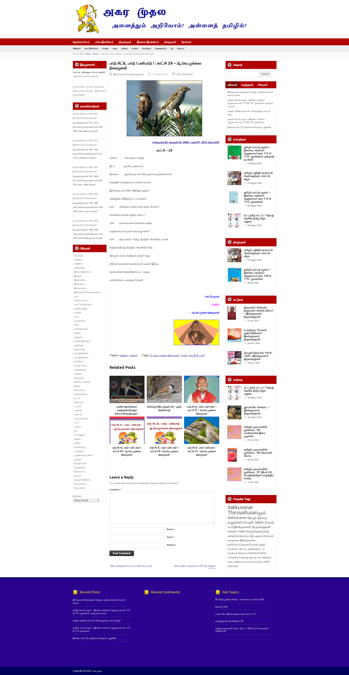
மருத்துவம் (79, 451)
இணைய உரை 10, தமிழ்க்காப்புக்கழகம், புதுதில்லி (249, 127)
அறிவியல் (77, 48)
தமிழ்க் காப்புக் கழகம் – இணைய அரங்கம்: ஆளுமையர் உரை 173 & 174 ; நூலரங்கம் (246, 121)
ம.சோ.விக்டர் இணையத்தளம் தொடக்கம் (233, 614)
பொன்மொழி (79, 447)
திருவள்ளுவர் (254, 531)
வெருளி (77, 475)
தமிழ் (266, 531)
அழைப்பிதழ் (79, 267)
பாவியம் (135, 48)
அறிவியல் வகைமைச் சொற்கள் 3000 (252, 561)
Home (87, 54)
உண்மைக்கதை (80, 300)
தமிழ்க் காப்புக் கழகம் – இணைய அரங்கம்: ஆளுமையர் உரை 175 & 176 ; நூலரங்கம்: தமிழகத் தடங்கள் (250, 103)
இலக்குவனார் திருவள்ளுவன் (128, 74)
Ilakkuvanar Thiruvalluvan (243, 510)
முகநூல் (77, 459)
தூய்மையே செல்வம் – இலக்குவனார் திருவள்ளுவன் (257, 410)
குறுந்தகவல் (79, 349)
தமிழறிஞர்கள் (80, 369)
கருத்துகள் (247, 84)
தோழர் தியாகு (249, 557)
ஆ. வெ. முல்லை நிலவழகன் (164, 355)
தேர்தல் (77, 386)
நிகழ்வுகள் (170, 42)
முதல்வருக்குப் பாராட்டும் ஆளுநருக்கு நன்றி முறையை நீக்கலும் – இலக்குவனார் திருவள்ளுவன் (89, 91)
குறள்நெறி (78, 345)
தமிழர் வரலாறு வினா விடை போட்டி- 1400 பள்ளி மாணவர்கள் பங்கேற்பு (242, 629)
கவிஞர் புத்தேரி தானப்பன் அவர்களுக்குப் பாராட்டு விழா (258, 175)
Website (171, 544)
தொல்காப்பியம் (81, 42)
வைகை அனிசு (237, 531)
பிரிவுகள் (263, 84)
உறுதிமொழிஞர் (80, 308)
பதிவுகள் (232, 84)
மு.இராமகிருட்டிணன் (83, 455)
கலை (76, 324)
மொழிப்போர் (79, 467)
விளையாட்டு (79, 471)
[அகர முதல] (159, 32)
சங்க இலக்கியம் (104, 42)
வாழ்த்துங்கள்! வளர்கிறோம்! (227, 621)
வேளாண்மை (80, 487)
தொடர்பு (180, 48)
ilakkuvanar (237, 517)
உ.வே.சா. (242, 549)
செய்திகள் (146, 48)
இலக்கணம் (79, 283)
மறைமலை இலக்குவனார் (242, 540)
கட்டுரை (105, 48)
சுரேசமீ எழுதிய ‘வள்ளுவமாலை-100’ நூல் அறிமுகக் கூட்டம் (195, 566)
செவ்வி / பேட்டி (80, 365)
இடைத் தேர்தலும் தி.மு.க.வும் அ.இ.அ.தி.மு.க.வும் (131, 565)
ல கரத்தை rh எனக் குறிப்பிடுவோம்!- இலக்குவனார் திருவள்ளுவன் (255, 334)
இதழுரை (78, 275)
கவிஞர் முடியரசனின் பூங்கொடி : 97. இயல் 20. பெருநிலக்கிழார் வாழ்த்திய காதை (259, 473)
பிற (172, 48)
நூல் (262, 513)
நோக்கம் (186, 42)
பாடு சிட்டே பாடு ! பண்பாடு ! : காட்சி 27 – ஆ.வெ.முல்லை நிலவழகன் (201, 451)
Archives (77, 496)
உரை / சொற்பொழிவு (83, 304)
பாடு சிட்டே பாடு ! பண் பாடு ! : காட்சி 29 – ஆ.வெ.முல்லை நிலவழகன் (164, 451)
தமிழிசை (78, 373)
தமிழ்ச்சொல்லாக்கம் (239, 536)
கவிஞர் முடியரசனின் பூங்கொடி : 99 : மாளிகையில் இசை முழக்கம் (256, 431)
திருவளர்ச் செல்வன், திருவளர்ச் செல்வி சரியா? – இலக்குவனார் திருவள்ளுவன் (258, 312)
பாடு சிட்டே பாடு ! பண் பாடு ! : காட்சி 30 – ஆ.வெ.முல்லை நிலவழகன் (127, 451)
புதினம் (77, 438)
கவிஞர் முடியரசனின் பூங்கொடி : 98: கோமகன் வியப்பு (258, 452)
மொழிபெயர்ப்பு (80, 463)
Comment (115, 489)
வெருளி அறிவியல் (82, 479)
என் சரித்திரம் (264, 557)
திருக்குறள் (125, 42)
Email (170, 537)
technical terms (257, 553)
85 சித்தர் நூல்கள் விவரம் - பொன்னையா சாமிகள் (237, 599)
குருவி (183, 355)
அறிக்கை (78, 259)
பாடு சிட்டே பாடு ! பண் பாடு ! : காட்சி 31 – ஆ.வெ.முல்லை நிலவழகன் (201, 410)
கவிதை (124, 48)
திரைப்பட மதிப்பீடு (82, 381)
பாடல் (76, 422)
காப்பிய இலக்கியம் (82, 341)
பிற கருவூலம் (80, 434)
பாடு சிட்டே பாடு (196, 355)
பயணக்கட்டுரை (81, 418)
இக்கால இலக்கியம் (148, 42)
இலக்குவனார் (80, 288)
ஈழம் (76, 296)
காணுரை (78, 337)
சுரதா (230, 561)
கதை (115, 48)
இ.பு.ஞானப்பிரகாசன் (262, 536)
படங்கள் (77, 406)
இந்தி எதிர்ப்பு (80, 279)
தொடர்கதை (79, 390)
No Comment (185, 74)
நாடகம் (77, 398)
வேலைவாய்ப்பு (161, 48)
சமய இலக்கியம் (91, 48)
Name (171, 529)
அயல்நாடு (78, 255)
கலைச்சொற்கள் (81, 328)
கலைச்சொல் (234, 557)
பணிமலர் (78, 410)
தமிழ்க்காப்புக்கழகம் (239, 544)
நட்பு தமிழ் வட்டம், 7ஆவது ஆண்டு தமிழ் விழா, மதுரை (259, 218)
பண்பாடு (78, 414)
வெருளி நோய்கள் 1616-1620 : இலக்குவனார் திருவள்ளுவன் (258, 355)
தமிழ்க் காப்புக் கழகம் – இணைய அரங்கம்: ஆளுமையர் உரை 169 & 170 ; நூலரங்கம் (257, 274)
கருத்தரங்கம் (80, 320)
